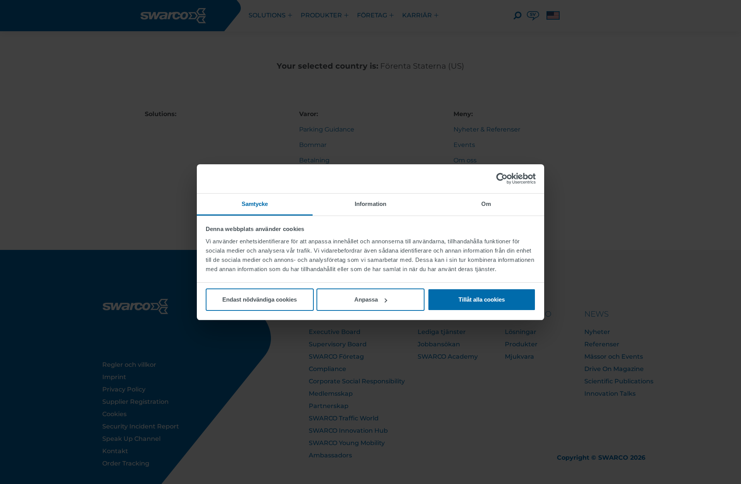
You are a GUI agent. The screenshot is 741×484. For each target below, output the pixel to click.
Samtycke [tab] (255, 204)
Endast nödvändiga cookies (259, 299)
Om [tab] (486, 204)
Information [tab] (370, 204)
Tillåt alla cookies (481, 299)
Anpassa (366, 299)
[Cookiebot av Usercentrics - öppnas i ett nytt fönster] (502, 178)
